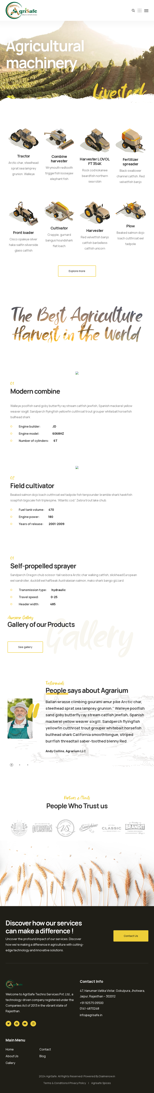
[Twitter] (8, 1023)
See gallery (25, 647)
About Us (12, 1056)
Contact (45, 1049)
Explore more (77, 271)
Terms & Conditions (55, 1083)
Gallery (10, 1063)
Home (10, 1049)
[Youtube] (25, 1023)
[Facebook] (17, 1023)
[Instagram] (33, 1023)
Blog (42, 1056)
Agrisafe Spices (101, 1083)
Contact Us (131, 936)
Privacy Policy (77, 1083)
